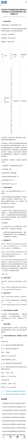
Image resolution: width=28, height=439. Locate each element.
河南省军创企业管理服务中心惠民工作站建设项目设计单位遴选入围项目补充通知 (14, 424)
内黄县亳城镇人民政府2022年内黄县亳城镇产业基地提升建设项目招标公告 (14, 421)
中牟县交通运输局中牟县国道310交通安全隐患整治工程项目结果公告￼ (14, 410)
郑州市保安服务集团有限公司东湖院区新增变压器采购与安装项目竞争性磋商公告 (14, 434)
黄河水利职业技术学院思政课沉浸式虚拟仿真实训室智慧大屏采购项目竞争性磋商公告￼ (14, 417)
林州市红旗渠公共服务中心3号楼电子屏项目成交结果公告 (14, 427)
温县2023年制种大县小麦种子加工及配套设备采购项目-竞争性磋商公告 (14, 414)
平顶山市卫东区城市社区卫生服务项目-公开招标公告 (14, 407)
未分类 (10, 16)
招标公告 (6, 16)
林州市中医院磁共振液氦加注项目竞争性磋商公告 (14, 431)
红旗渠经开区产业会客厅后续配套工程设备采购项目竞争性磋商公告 (14, 403)
